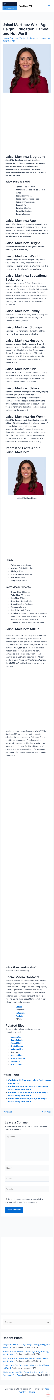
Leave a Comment (10, 38)
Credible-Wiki (26, 6)
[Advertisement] (27, 121)
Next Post (47, 1112)
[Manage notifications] (48, 1394)
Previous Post (8, 1112)
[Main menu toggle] (48, 6)
